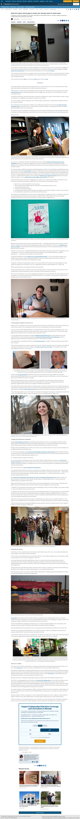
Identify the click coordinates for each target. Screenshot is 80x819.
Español (76, 4)
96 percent (19, 668)
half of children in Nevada (21, 442)
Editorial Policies (8, 9)
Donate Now (40, 741)
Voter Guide (19, 1)
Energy (50, 1)
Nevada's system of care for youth (43, 347)
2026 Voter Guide (5, 6)
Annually (45, 725)
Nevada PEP (14, 618)
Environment (36, 1)
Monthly (40, 725)
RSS (48, 816)
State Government (30, 22)
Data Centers (13, 6)
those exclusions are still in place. (32, 467)
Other (49, 734)
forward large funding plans (44, 680)
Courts (46, 1)
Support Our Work (67, 1)
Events (20, 9)
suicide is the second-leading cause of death (36, 177)
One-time (35, 725)
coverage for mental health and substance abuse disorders (41, 452)
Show (40, 812)
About (2, 9)
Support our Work (61, 816)
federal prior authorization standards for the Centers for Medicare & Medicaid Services (34, 477)
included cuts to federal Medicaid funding (37, 256)
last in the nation (40, 341)
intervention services (29, 389)
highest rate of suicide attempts (48, 175)
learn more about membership (44, 737)
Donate (41, 9)
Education (24, 1)
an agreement (28, 171)
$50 (30, 734)
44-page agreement (22, 374)
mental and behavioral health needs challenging (47, 337)
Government (8, 1)
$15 (30, 730)
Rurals (24, 22)
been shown (51, 673)
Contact (51, 816)
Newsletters (76, 1)
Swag (37, 9)
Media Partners (53, 9)
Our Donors (46, 9)
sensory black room (16, 92)
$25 (50, 730)
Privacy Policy (44, 816)
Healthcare (30, 1)
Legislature (42, 1)
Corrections (32, 9)
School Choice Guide (30, 6)
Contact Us (15, 9)
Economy (14, 1)
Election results (20, 6)
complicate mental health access (43, 335)
